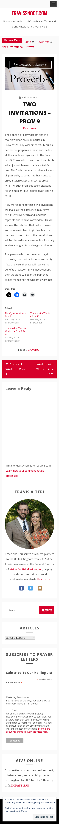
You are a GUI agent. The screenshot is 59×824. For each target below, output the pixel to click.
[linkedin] (40, 588)
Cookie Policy (20, 811)
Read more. (44, 579)
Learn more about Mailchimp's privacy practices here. (28, 730)
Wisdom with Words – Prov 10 (44, 369)
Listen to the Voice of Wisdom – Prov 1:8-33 (16, 331)
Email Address (14, 682)
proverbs (33, 349)
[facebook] (21, 588)
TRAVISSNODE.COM (29, 13)
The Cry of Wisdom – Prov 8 (15, 369)
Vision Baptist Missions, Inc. (26, 569)
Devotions (29, 128)
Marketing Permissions (17, 697)
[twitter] (30, 588)
